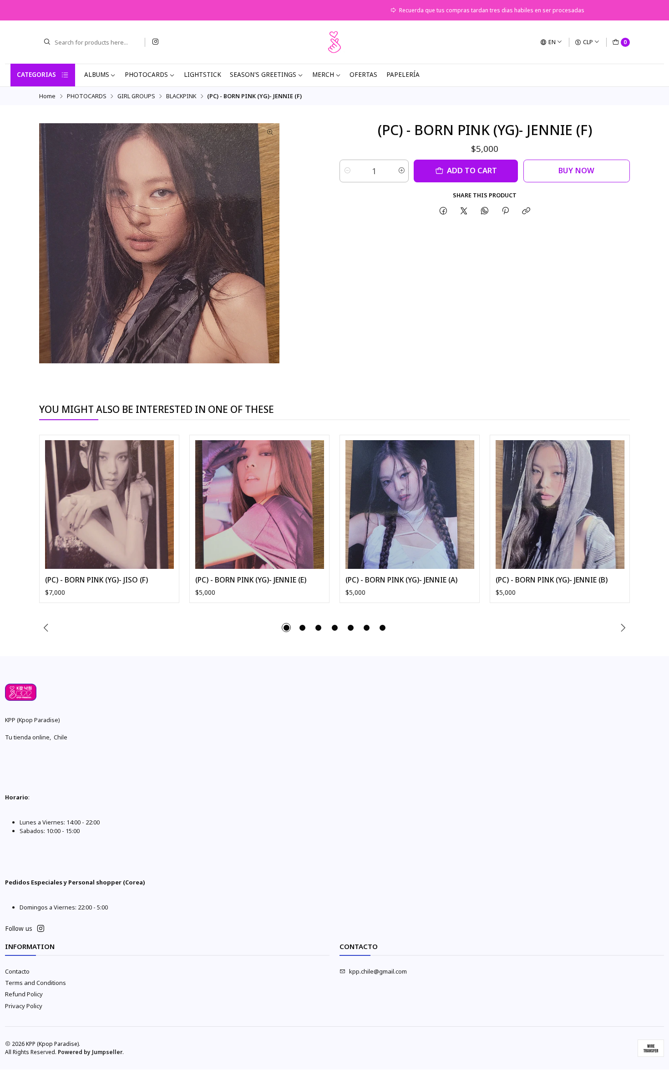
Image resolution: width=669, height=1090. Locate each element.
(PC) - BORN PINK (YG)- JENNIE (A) (401, 580)
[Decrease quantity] (347, 171)
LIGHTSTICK (202, 74)
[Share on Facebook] (443, 210)
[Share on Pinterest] (505, 210)
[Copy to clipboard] (526, 210)
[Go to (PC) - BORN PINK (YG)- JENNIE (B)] (560, 504)
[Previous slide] (46, 627)
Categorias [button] (36, 74)
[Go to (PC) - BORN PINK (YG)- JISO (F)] (109, 504)
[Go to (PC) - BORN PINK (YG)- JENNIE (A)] (409, 504)
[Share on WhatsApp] (484, 210)
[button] (286, 627)
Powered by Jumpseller (90, 1052)
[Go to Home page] (334, 42)
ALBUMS (96, 74)
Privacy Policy (23, 1006)
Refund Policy (24, 994)
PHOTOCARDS (146, 74)
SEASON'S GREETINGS (263, 74)
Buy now (576, 170)
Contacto (17, 971)
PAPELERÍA (403, 74)
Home (47, 96)
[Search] (47, 42)
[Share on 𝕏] (464, 210)
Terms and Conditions (35, 983)
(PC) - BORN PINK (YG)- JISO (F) (96, 580)
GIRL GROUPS (136, 96)
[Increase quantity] (401, 171)
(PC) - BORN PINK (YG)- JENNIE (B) (552, 580)
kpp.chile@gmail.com (378, 971)
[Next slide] (623, 627)
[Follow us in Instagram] (155, 42)
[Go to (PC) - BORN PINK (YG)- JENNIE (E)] (259, 504)
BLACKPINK (181, 96)
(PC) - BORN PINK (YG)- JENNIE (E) (250, 580)
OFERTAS (363, 74)
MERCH (323, 74)
